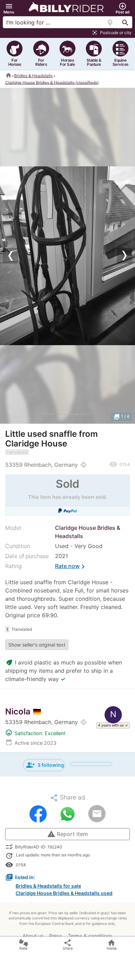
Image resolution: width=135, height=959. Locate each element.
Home (112, 945)
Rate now (71, 567)
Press (55, 936)
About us (33, 936)
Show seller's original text (36, 645)
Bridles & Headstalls (33, 75)
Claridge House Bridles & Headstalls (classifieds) (52, 82)
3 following (45, 765)
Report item (67, 834)
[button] (8, 8)
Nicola (17, 711)
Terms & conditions (90, 936)
